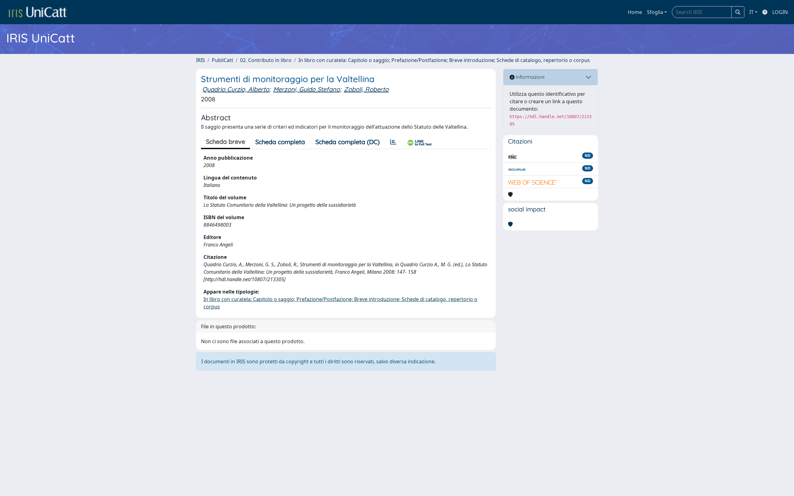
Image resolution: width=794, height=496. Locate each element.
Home (635, 12)
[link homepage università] (37, 12)
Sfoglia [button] (655, 12)
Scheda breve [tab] (225, 141)
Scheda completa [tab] (280, 142)
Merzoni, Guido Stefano (306, 89)
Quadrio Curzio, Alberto (235, 89)
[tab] (393, 141)
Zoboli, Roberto (366, 89)
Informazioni (529, 77)
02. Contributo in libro (266, 60)
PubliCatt (222, 60)
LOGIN (780, 12)
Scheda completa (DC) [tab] (347, 142)
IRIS (200, 60)
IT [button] (751, 12)
